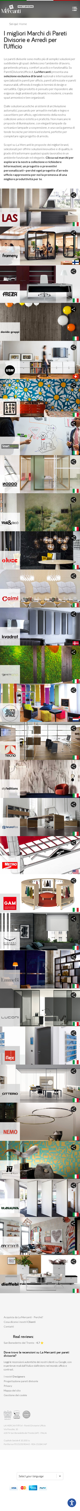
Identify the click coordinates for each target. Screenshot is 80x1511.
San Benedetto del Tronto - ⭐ (24, 1342)
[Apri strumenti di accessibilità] (71, 1502)
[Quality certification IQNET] (26, 1415)
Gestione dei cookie (15, 1395)
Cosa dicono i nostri (20, 1321)
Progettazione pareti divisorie (21, 1381)
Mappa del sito (12, 1390)
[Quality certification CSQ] (17, 1415)
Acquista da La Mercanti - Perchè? (23, 1317)
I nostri (14, 1376)
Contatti (9, 1326)
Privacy (8, 1385)
